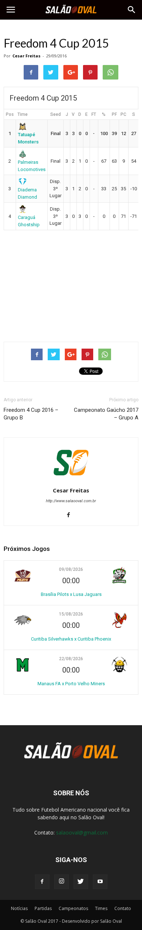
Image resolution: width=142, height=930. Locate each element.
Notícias (19, 908)
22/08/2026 (71, 658)
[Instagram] (61, 881)
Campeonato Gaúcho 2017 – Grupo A (106, 414)
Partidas (43, 908)
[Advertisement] (71, 282)
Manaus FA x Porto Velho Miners (71, 683)
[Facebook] (71, 515)
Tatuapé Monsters (28, 138)
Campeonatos (73, 908)
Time (22, 114)
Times (101, 908)
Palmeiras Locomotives (32, 165)
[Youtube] (100, 881)
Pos (10, 114)
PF (114, 114)
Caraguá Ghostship (29, 221)
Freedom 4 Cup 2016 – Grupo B (31, 414)
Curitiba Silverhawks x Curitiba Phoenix (71, 639)
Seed (55, 114)
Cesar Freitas (26, 55)
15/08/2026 (71, 614)
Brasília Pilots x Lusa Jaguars (71, 594)
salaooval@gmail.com (82, 832)
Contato (122, 908)
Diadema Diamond (27, 193)
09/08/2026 (71, 569)
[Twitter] (81, 881)
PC (123, 114)
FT (93, 114)
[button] (132, 10)
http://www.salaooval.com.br (71, 501)
